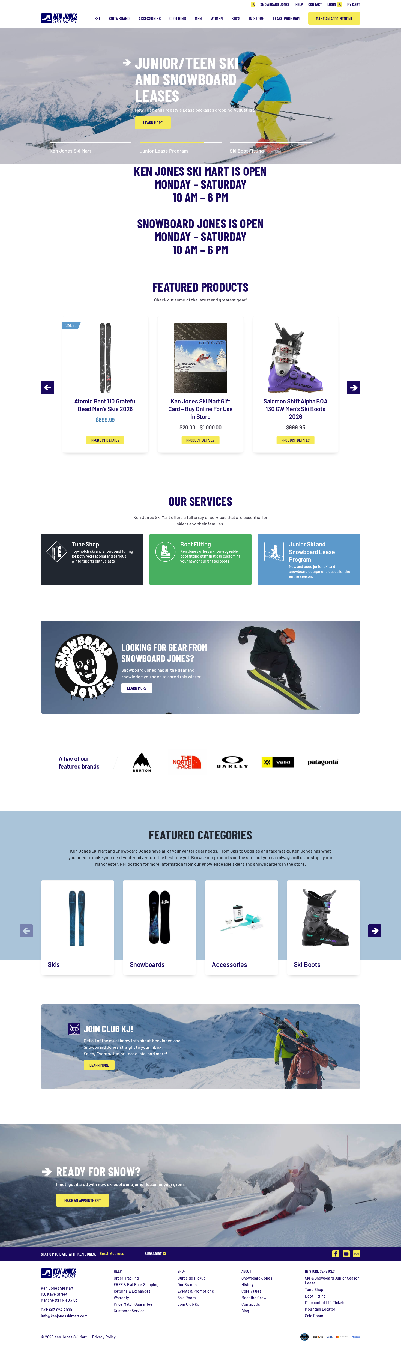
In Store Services (320, 1271)
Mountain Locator (320, 1309)
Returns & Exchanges (132, 1291)
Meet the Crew (253, 1297)
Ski (97, 18)
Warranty (121, 1297)
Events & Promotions (196, 1291)
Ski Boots (307, 964)
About (246, 1271)
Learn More (153, 117)
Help (299, 4)
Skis (54, 964)
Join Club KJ (188, 1304)
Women (217, 18)
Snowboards (147, 964)
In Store (256, 18)
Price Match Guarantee (133, 1304)
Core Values (251, 1291)
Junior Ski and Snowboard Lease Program (312, 551)
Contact (315, 4)
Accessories (150, 18)
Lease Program (286, 18)
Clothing (177, 18)
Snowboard (119, 18)
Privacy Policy (104, 1337)
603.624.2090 (60, 1310)
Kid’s (236, 18)
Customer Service (129, 1310)
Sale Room (187, 1297)
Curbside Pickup (192, 1278)
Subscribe (153, 1253)
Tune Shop (85, 544)
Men (198, 18)
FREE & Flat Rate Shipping (136, 1284)
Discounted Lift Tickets (325, 1302)
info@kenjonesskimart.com (64, 1316)
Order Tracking (126, 1278)
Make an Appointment (334, 18)
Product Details (105, 440)
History (247, 1284)
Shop (181, 1271)
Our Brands (187, 1284)
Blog (245, 1310)
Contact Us (250, 1304)
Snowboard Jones (275, 4)
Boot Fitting (195, 544)
